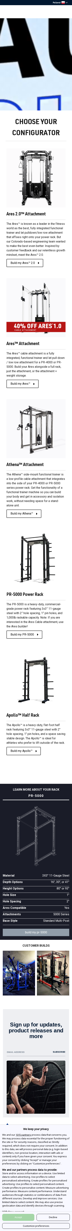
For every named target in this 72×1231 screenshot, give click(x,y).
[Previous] (10, 973)
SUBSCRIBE (59, 1051)
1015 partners (23, 1134)
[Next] (62, 973)
